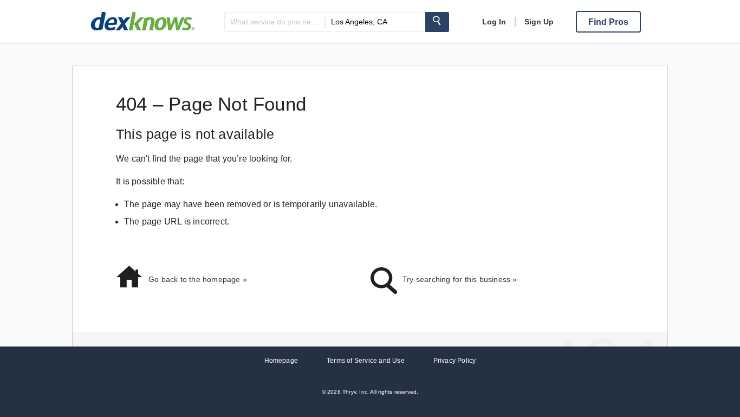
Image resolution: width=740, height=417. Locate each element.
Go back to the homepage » (197, 279)
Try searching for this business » (460, 279)
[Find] (437, 22)
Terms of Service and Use (366, 360)
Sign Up (539, 21)
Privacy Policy (454, 360)
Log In (494, 21)
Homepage (281, 360)
